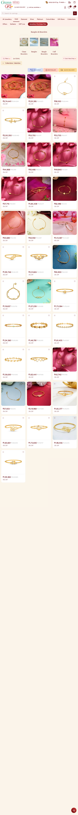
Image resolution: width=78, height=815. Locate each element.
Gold (16, 19)
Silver (32, 19)
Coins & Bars (50, 19)
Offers (5, 24)
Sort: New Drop (69, 58)
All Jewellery (7, 19)
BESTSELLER (52, 70)
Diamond (24, 19)
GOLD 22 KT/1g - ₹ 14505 (56, 2)
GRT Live (22, 24)
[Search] (75, 13)
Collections (71, 19)
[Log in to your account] (65, 7)
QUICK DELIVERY (69, 70)
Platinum (40, 19)
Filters (7, 58)
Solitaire (13, 24)
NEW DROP (37, 70)
